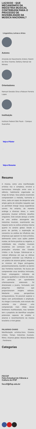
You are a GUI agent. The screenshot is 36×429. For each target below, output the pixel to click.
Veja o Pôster (8, 142)
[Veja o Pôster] (5, 132)
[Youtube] (9, 424)
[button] (18, 351)
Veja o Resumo (9, 165)
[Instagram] (14, 424)
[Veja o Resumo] (5, 156)
